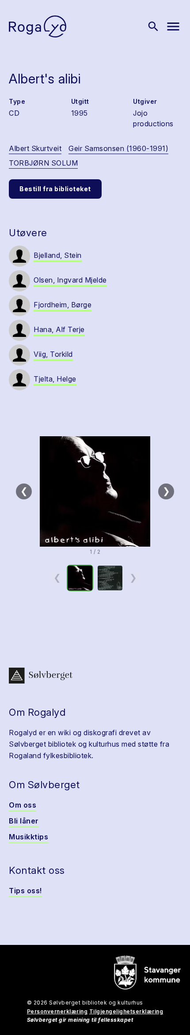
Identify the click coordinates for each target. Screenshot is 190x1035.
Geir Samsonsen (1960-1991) (118, 148)
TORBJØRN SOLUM (43, 163)
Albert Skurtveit (35, 148)
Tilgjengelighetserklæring (126, 1011)
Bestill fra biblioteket (55, 189)
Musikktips (28, 836)
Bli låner (24, 820)
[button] (95, 491)
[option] (80, 578)
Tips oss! (25, 890)
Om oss (22, 805)
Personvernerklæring (57, 1011)
